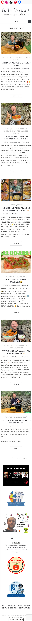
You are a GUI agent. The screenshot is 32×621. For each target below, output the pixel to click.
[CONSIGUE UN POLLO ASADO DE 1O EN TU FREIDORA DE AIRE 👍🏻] (16, 190)
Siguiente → (26, 458)
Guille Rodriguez (16, 68)
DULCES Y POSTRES (15, 57)
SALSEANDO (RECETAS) (19, 276)
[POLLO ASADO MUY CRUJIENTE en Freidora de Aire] (16, 402)
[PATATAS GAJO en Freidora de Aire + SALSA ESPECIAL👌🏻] (16, 331)
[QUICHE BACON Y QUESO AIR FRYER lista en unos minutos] (16, 114)
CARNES (19, 205)
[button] (16, 21)
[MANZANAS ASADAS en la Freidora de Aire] (16, 42)
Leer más (16, 96)
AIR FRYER (5, 57)
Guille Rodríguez (16, 10)
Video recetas (12, 606)
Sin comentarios (25, 142)
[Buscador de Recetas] (16, 565)
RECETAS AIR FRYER (24, 608)
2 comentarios (25, 68)
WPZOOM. (20, 617)
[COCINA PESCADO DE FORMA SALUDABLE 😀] (16, 262)
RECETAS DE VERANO (24, 606)
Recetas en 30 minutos (12, 131)
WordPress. (16, 616)
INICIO (3, 606)
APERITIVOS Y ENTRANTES (19, 129)
